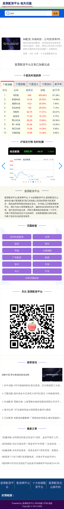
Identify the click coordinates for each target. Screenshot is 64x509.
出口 (17, 271)
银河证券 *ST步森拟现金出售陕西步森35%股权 (27, 409)
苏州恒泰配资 (17, 236)
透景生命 (16, 103)
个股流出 (46, 84)
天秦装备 (16, 132)
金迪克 (16, 115)
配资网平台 (23, 483)
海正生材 (16, 128)
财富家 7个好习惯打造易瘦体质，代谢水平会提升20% (29, 456)
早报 (17, 250)
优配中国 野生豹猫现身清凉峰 (15, 374)
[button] (3, 166)
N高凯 (16, 95)
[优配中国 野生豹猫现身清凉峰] (52, 374)
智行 (17, 264)
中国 (47, 264)
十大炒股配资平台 (39, 485)
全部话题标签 (32, 277)
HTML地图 (47, 503)
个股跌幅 (20, 84)
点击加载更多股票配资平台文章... (32, 64)
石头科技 (16, 107)
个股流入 (33, 84)
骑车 (47, 243)
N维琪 (16, 111)
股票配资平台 (7, 485)
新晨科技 (16, 99)
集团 (47, 257)
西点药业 (16, 120)
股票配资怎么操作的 (55, 485)
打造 (47, 271)
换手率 (58, 84)
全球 (47, 236)
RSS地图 (39, 503)
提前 (17, 243)
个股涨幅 (7, 84)
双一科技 (16, 124)
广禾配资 (16, 257)
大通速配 (47, 250)
